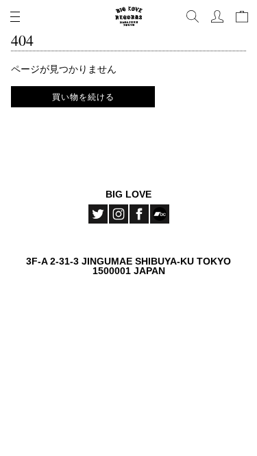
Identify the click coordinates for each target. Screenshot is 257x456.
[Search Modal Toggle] (192, 16)
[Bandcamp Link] (159, 214)
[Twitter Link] (98, 214)
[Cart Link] (242, 16)
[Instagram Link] (118, 214)
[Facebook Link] (139, 214)
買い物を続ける (83, 96)
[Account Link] (217, 16)
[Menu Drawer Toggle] (15, 16)
